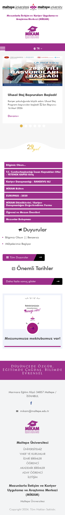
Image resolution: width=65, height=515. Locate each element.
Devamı (12, 116)
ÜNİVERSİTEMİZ (32, 449)
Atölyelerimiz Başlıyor (18, 243)
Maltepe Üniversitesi (32, 501)
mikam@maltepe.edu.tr (34, 411)
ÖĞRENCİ (32, 463)
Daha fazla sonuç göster (21, 281)
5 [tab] (40, 126)
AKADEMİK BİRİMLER (32, 468)
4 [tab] (35, 126)
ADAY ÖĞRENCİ (32, 472)
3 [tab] (31, 126)
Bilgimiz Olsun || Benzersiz (22, 237)
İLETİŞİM (32, 477)
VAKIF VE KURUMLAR (32, 454)
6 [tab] (44, 126)
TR (38, 48)
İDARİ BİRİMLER (32, 458)
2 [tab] (26, 126)
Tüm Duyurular (18, 257)
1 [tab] (22, 126)
